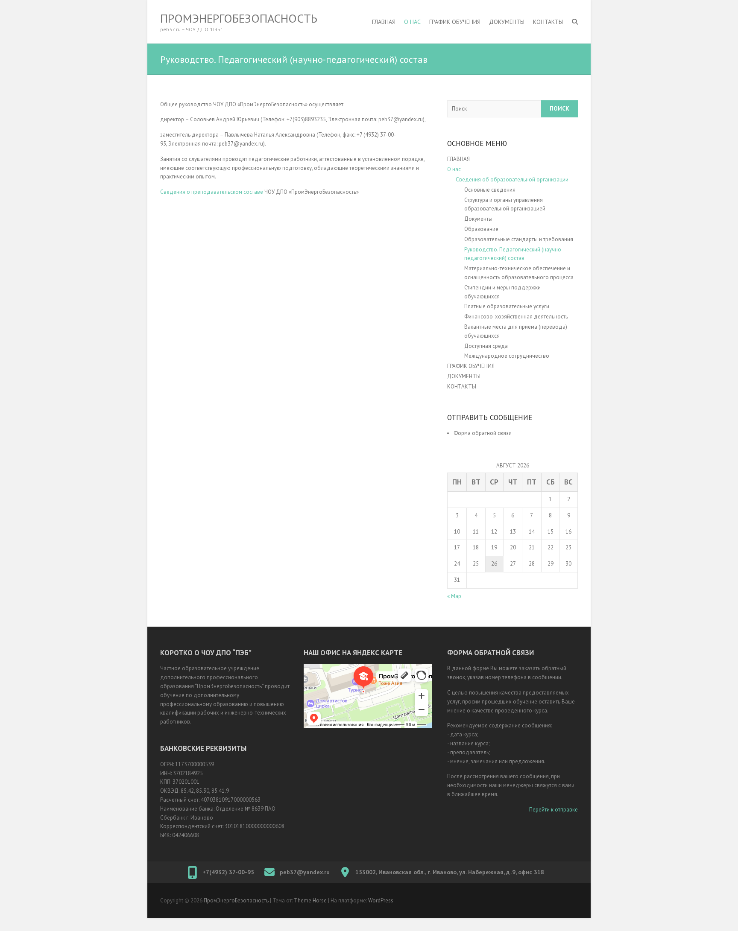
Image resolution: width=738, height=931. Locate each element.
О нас (412, 22)
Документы (478, 218)
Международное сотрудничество (506, 355)
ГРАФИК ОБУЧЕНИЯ (454, 22)
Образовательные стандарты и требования (518, 239)
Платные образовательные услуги (506, 306)
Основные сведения (489, 189)
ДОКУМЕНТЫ (506, 22)
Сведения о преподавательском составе (211, 192)
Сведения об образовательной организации (512, 179)
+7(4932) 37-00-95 (228, 872)
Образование (481, 229)
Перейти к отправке (553, 809)
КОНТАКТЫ (548, 22)
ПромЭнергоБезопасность (238, 18)
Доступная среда (486, 346)
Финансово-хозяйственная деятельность (516, 316)
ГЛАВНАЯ (383, 22)
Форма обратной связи (483, 433)
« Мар (454, 596)
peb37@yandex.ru (305, 872)
